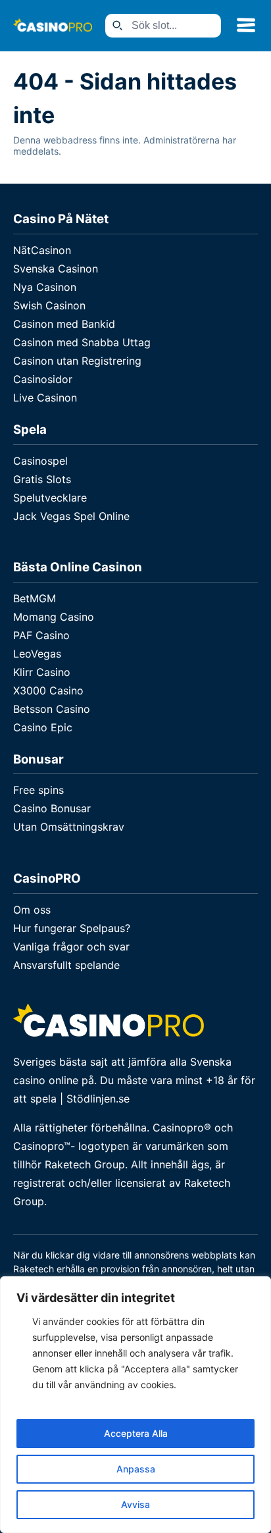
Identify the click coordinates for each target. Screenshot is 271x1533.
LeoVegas (37, 653)
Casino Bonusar (52, 808)
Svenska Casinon (55, 268)
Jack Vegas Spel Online (71, 516)
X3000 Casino (48, 690)
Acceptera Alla (136, 1433)
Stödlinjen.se (98, 1098)
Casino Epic (42, 727)
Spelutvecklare (50, 497)
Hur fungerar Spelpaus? (71, 928)
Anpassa (135, 1468)
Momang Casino (53, 616)
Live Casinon (45, 397)
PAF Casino (41, 635)
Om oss (32, 909)
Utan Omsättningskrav (68, 826)
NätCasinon (42, 250)
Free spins (38, 789)
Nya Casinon (44, 287)
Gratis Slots (42, 479)
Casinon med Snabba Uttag (82, 342)
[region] (135, 1404)
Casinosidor (42, 379)
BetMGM (34, 598)
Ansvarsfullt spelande (66, 965)
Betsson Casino (51, 708)
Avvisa (135, 1504)
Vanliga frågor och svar (71, 946)
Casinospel (40, 460)
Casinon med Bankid (64, 323)
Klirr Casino (41, 672)
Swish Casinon (49, 305)
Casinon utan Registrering (77, 360)
